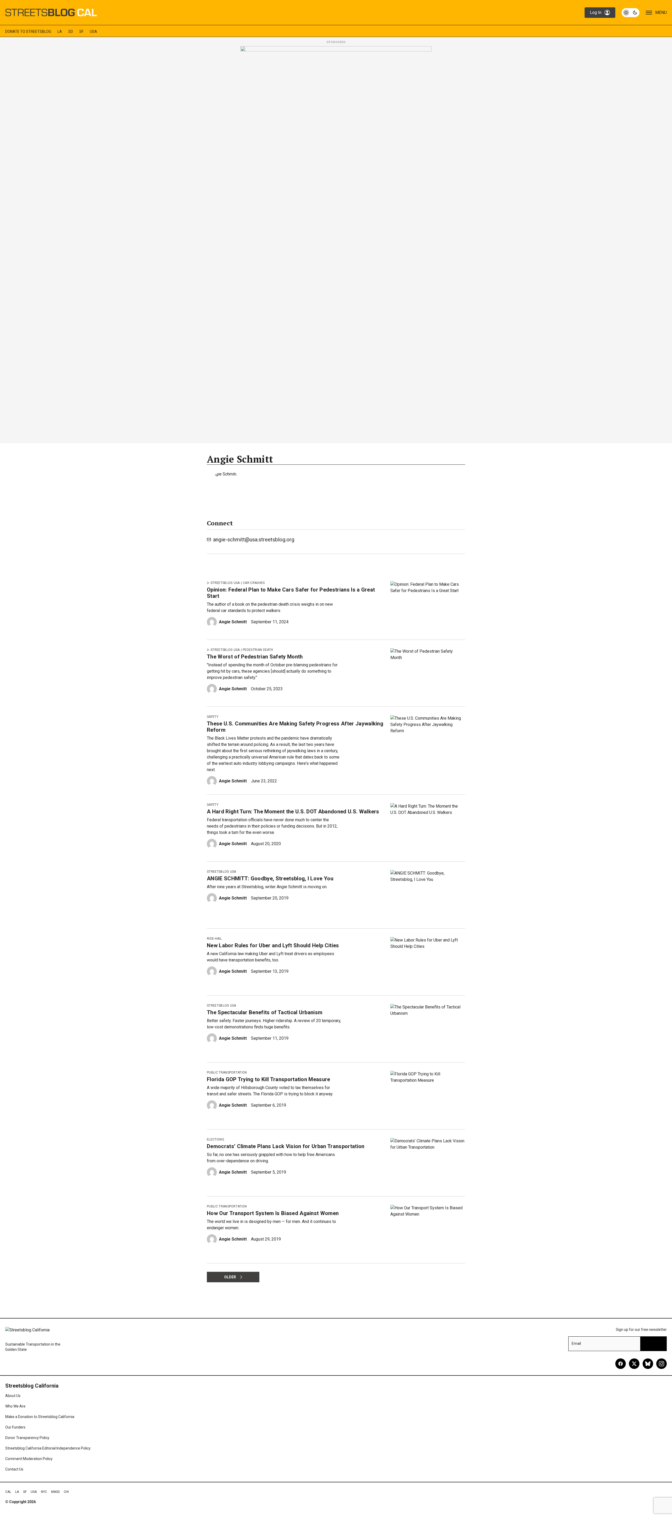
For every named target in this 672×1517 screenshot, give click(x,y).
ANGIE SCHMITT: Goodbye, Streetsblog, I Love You (270, 878)
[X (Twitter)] (634, 1363)
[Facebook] (620, 1363)
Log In (595, 12)
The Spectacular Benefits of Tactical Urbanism (264, 1012)
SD (70, 31)
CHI (66, 1492)
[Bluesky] (648, 1363)
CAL (8, 1492)
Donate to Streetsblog (28, 31)
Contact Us (14, 1469)
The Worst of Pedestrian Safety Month (255, 656)
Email (576, 1343)
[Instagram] (661, 1363)
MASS (55, 1492)
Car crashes (254, 582)
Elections (215, 1139)
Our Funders (15, 1427)
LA (59, 31)
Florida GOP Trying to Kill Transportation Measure (268, 1079)
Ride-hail (214, 938)
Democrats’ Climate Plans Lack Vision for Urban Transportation (286, 1146)
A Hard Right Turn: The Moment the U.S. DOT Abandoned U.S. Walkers (293, 811)
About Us (12, 1396)
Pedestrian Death (258, 649)
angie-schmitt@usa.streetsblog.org (253, 539)
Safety (212, 716)
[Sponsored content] (336, 243)
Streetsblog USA (225, 582)
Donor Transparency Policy (27, 1438)
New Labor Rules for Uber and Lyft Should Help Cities (273, 945)
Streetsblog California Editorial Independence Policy (48, 1448)
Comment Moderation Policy (28, 1459)
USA (93, 31)
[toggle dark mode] (630, 12)
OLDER (230, 1277)
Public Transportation (227, 1072)
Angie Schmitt (233, 621)
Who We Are (15, 1406)
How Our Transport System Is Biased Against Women (273, 1213)
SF (81, 31)
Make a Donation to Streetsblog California (39, 1417)
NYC (44, 1492)
